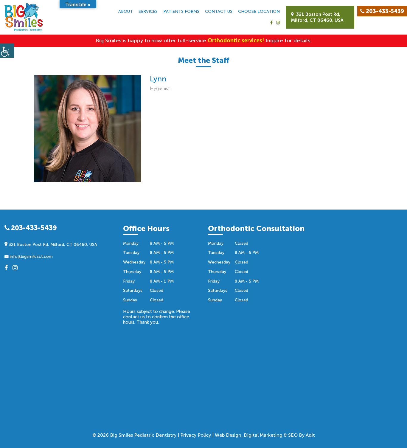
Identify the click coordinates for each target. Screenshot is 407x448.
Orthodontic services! (236, 40)
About (125, 11)
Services (148, 11)
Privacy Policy (195, 435)
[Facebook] (271, 23)
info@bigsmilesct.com (31, 256)
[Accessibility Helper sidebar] (7, 51)
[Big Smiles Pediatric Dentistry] (23, 17)
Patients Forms (181, 11)
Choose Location (259, 11)
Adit (310, 435)
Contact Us (218, 11)
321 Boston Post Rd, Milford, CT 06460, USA (317, 17)
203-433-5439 (33, 228)
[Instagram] (278, 23)
